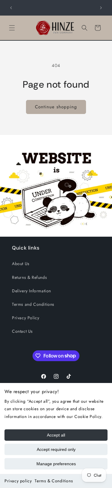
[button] (12, 27)
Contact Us (22, 331)
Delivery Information (31, 291)
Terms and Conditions (33, 304)
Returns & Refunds (29, 277)
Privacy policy (18, 481)
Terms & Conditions (54, 481)
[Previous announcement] (11, 7)
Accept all (56, 435)
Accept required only (56, 449)
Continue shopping (56, 107)
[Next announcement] (101, 7)
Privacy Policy (25, 318)
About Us (21, 264)
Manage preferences (56, 463)
